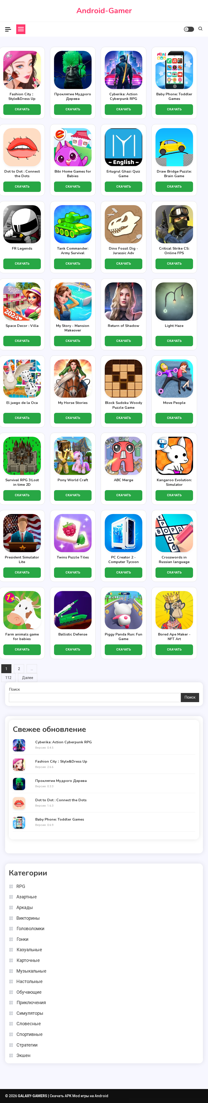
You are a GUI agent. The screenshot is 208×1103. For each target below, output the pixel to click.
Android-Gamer (104, 11)
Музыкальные (31, 971)
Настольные (29, 981)
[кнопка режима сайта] (189, 29)
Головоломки (30, 928)
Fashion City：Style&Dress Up (61, 762)
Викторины (28, 918)
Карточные (28, 960)
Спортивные (29, 1034)
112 (8, 678)
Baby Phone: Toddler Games (59, 820)
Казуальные (29, 949)
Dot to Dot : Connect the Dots (60, 800)
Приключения (31, 1002)
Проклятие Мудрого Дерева (61, 781)
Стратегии (27, 1045)
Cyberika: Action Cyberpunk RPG (63, 742)
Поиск (14, 689)
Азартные (26, 896)
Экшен (23, 1055)
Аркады (24, 907)
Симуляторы (29, 1013)
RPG (20, 886)
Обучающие (29, 992)
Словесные (28, 1023)
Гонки (22, 939)
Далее (27, 678)
